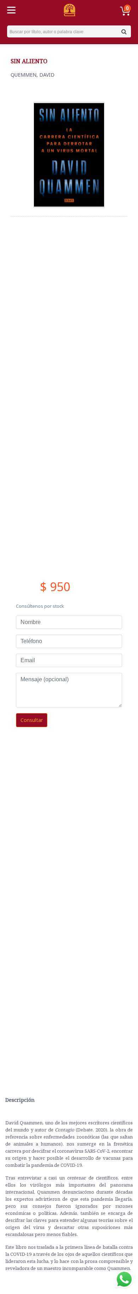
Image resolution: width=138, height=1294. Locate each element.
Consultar (32, 720)
